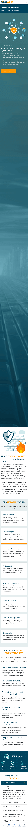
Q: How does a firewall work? (11, 806)
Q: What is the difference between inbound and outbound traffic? (13, 815)
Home (2, 10)
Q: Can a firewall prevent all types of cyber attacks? (13, 821)
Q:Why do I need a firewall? (11, 802)
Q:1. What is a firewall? (9, 783)
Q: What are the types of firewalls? (13, 810)
